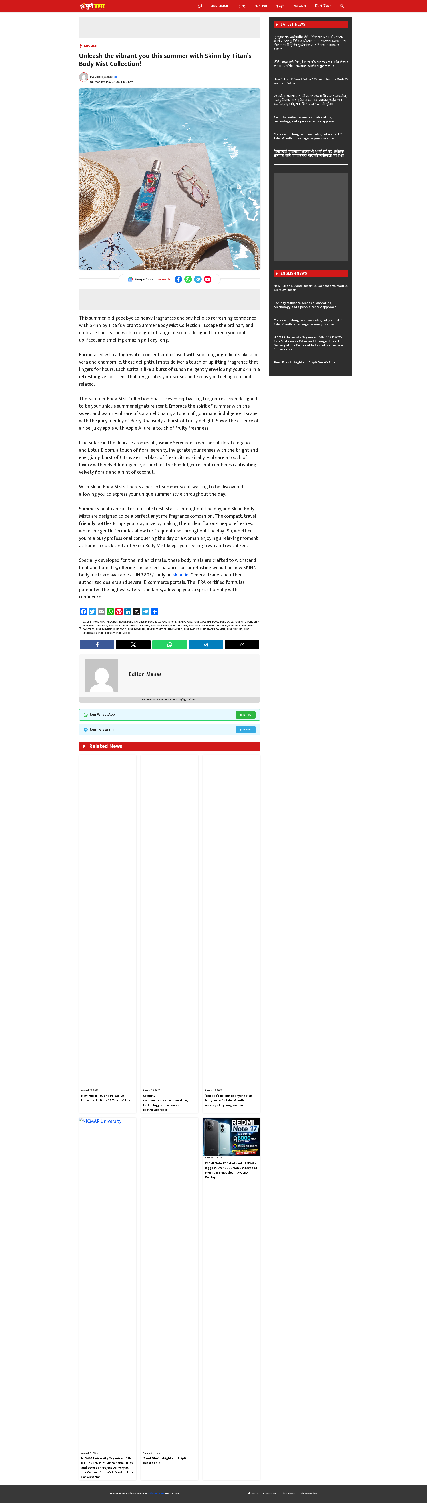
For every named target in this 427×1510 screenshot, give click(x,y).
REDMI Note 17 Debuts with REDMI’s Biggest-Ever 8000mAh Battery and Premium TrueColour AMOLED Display (231, 1170)
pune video (123, 633)
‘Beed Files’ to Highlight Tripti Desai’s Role (164, 1461)
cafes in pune (91, 622)
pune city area (98, 626)
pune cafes (226, 622)
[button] (342, 6)
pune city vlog (237, 626)
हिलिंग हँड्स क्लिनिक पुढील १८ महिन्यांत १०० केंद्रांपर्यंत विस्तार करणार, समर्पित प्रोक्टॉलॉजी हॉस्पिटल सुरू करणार (311, 64)
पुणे (200, 6)
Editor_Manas (104, 76)
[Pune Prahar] (92, 6)
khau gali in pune (166, 622)
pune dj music (104, 629)
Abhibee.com (156, 1493)
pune (189, 622)
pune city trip (178, 626)
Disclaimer (288, 1494)
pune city (240, 622)
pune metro (175, 629)
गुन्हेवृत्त (280, 6)
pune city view (218, 626)
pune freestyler (157, 629)
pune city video (198, 626)
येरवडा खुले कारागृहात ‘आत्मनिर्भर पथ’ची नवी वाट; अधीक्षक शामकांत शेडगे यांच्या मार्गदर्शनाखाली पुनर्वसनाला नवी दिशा (309, 153)
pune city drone (119, 626)
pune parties (191, 629)
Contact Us (270, 1494)
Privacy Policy (308, 1494)
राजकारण (300, 6)
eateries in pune (144, 622)
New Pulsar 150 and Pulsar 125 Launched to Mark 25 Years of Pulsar (107, 1098)
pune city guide (139, 626)
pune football (136, 629)
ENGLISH (260, 6)
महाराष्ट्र (241, 6)
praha (181, 622)
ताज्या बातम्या (219, 6)
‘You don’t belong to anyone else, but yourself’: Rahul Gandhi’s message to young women (228, 1100)
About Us (253, 1494)
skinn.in (181, 575)
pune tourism (106, 633)
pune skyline (234, 629)
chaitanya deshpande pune (116, 622)
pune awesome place (206, 622)
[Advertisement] (170, 27)
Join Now (245, 714)
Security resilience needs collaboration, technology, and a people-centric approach (165, 1102)
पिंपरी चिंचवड (323, 6)
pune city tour (160, 626)
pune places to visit (212, 629)
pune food (119, 629)
